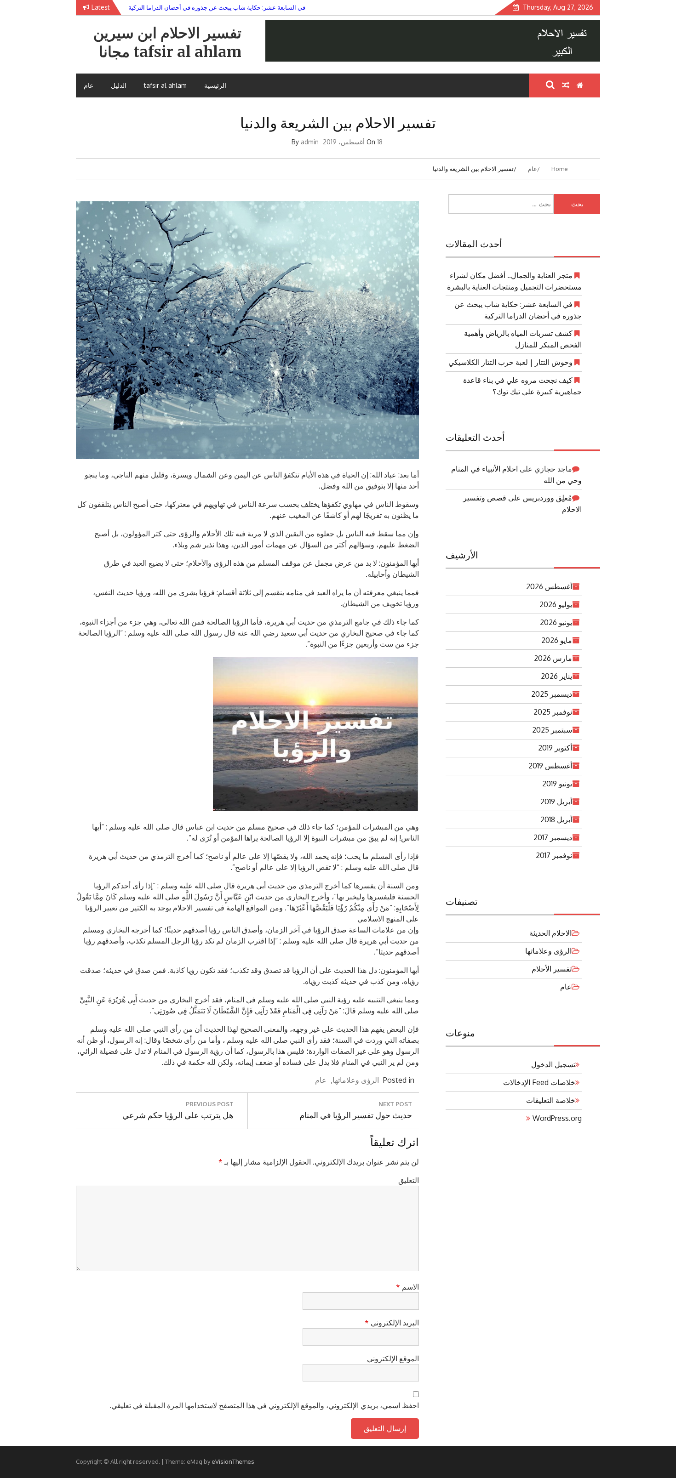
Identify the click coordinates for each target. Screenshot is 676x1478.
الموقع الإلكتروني (393, 1358)
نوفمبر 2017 (554, 855)
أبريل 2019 (556, 801)
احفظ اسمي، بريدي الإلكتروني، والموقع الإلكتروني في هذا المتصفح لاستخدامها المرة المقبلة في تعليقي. (264, 1405)
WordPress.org (557, 1118)
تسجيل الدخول (553, 1064)
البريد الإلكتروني (392, 1322)
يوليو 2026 (555, 604)
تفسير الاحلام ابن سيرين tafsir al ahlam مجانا (167, 42)
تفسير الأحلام (552, 968)
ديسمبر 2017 (552, 837)
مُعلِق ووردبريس (547, 497)
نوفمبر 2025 (552, 711)
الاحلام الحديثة (550, 933)
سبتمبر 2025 (552, 729)
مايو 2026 (556, 640)
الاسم (407, 1286)
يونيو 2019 (557, 783)
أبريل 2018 (556, 819)
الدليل (118, 85)
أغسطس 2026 (549, 586)
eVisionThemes (233, 1461)
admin (310, 142)
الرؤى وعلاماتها (355, 1080)
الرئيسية (215, 85)
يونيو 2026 (556, 622)
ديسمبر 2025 (551, 694)
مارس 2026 (553, 658)
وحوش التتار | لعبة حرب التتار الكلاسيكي (510, 362)
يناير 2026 (556, 676)
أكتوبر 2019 (555, 747)
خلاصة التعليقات (550, 1100)
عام (88, 85)
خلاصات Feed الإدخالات (539, 1082)
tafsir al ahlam (165, 85)
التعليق (408, 1180)
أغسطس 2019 (550, 765)
